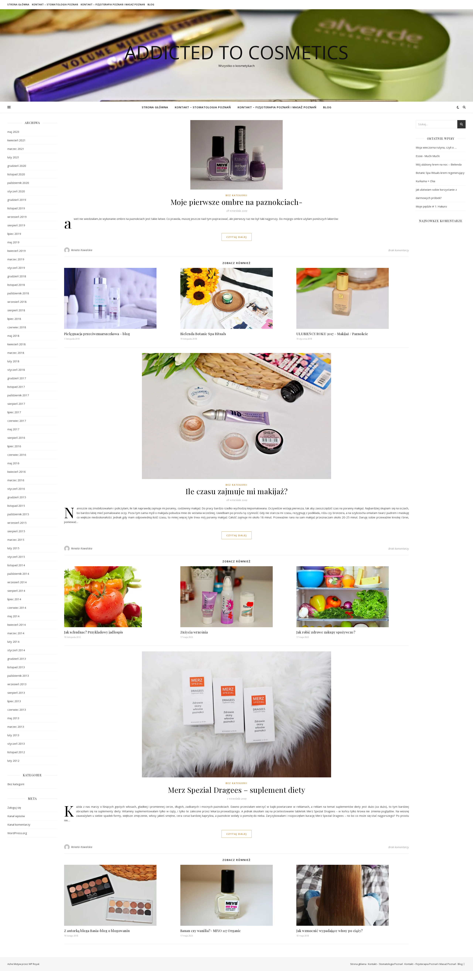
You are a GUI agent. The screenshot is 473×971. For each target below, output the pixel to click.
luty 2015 (13, 548)
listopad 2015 (16, 505)
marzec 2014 (15, 633)
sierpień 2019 (16, 225)
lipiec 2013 (14, 701)
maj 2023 (13, 132)
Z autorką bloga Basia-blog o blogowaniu (97, 931)
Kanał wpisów (16, 816)
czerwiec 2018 (16, 327)
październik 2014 (18, 573)
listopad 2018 (16, 285)
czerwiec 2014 (16, 607)
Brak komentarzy (398, 250)
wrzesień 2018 (17, 302)
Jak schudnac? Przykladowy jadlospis (93, 632)
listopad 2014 (16, 565)
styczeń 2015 (16, 556)
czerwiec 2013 (16, 709)
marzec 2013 (15, 726)
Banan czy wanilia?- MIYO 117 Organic (210, 931)
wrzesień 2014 (17, 582)
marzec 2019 (15, 259)
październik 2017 (18, 395)
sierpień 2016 (16, 437)
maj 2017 (13, 429)
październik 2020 (18, 183)
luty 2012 (13, 760)
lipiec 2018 (14, 319)
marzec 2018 (15, 353)
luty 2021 (13, 157)
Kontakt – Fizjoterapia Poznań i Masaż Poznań (113, 4)
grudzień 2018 (16, 276)
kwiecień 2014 (16, 624)
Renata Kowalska (81, 250)
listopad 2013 (16, 667)
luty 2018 (13, 361)
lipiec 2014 (14, 599)
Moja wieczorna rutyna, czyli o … (436, 147)
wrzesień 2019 (17, 217)
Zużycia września (194, 632)
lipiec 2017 (14, 412)
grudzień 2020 (16, 166)
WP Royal (34, 964)
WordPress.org (17, 833)
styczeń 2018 (16, 370)
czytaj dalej (236, 237)
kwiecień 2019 (16, 251)
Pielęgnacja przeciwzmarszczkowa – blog (97, 334)
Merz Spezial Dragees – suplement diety (236, 790)
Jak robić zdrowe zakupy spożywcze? (325, 632)
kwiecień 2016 (16, 471)
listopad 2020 (16, 174)
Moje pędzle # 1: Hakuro (431, 206)
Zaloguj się (14, 807)
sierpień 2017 (16, 404)
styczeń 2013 (16, 743)
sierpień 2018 (16, 310)
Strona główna (18, 4)
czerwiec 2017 (16, 421)
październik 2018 (18, 293)
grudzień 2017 (16, 378)
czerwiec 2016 (16, 454)
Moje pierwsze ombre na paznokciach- (237, 202)
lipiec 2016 (14, 446)
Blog (151, 4)
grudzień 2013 (16, 658)
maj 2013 (13, 718)
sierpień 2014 (16, 590)
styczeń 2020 (16, 191)
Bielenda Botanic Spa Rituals (203, 334)
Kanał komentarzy (18, 824)
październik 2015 (18, 514)
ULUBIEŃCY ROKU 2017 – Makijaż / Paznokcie (332, 334)
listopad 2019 (16, 208)
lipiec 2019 (14, 234)
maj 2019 (13, 242)
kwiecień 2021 (16, 140)
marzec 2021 (15, 149)
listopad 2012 (16, 752)
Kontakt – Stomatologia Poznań (55, 4)
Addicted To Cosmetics (236, 52)
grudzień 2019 (16, 200)
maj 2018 (13, 336)
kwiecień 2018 (16, 344)
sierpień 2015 (16, 531)
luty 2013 (13, 735)
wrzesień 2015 (17, 522)
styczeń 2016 (16, 488)
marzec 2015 (15, 539)
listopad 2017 (16, 387)
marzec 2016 (15, 480)
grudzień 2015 (16, 497)
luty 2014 (13, 641)
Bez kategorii (15, 784)
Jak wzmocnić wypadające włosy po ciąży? (329, 931)
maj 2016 (13, 463)
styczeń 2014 (16, 650)
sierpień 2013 (16, 692)
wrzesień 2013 (17, 684)
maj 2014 (13, 616)
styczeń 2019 (16, 268)
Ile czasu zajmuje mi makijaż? (237, 491)
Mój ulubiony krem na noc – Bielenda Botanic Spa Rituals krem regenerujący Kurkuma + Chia (440, 173)
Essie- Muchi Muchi (428, 156)
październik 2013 (18, 675)
